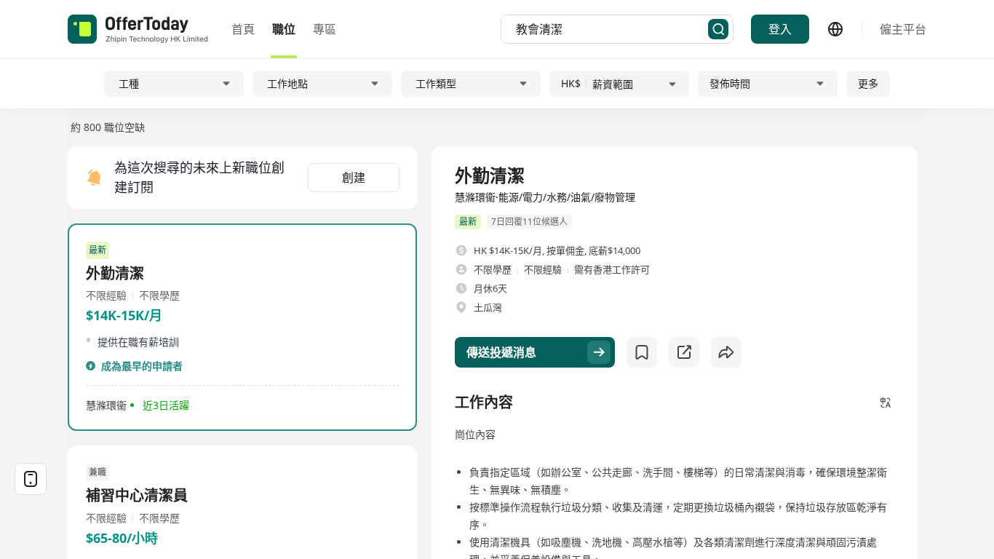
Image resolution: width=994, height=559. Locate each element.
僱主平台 (903, 29)
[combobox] (612, 29)
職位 (283, 29)
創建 (353, 178)
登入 (780, 29)
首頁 (243, 29)
